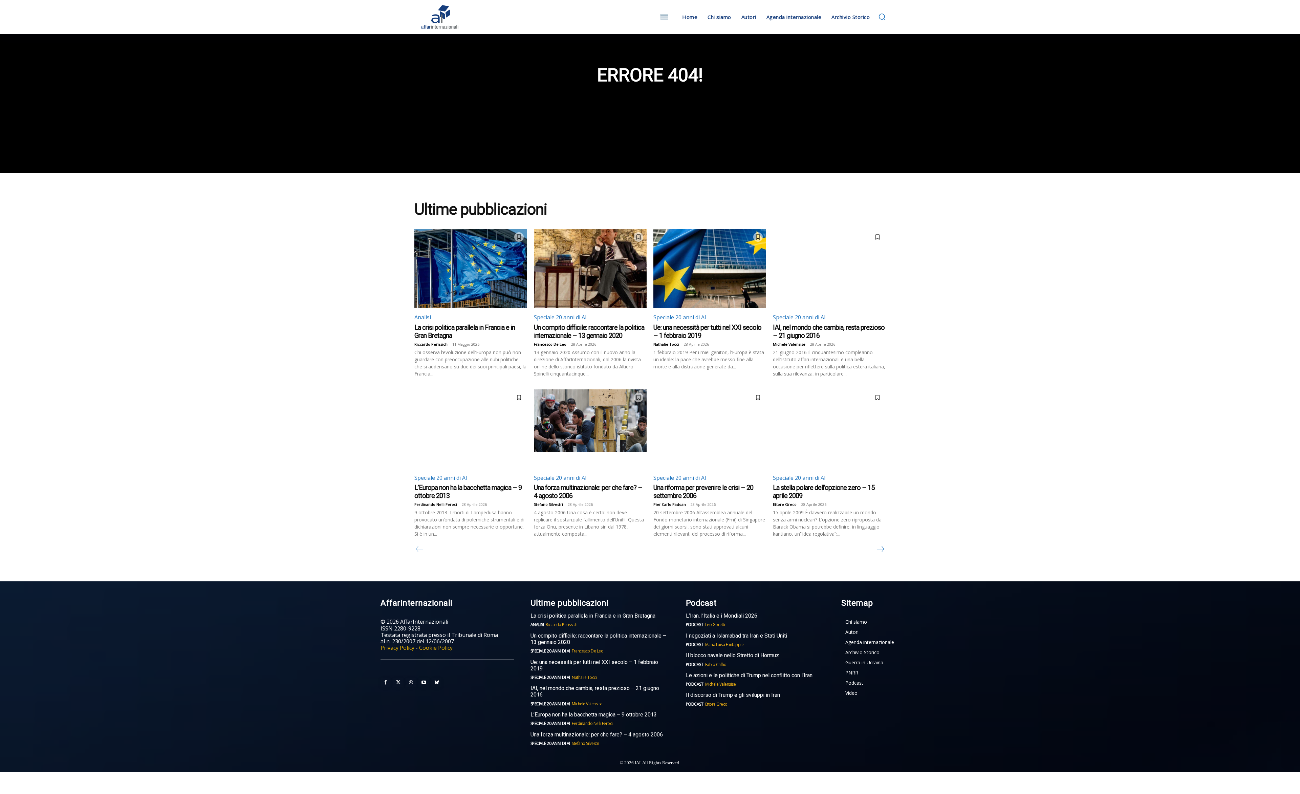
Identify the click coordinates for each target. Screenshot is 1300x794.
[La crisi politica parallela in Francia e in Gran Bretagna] (470, 268)
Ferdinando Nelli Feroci (435, 504)
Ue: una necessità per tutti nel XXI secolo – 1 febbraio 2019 (594, 665)
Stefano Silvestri (548, 504)
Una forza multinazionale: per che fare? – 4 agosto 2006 (596, 734)
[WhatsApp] (411, 682)
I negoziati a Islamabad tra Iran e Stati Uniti (736, 635)
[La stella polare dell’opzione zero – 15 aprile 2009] (829, 428)
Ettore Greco (785, 504)
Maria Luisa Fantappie (724, 644)
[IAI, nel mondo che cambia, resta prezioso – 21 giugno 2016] (829, 268)
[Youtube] (424, 682)
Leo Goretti (715, 624)
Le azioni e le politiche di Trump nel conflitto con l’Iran (749, 675)
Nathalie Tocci (666, 344)
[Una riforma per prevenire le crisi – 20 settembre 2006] (709, 428)
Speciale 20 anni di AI (560, 317)
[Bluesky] (436, 682)
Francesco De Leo (550, 344)
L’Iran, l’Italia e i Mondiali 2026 (721, 616)
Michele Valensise (789, 344)
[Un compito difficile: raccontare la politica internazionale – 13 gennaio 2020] (590, 268)
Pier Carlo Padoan (669, 504)
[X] (398, 682)
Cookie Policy (436, 647)
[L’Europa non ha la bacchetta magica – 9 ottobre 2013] (470, 428)
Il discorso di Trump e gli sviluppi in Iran (733, 695)
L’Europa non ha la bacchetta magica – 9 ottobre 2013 (594, 714)
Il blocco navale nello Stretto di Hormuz (732, 655)
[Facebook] (385, 682)
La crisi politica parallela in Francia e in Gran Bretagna (592, 616)
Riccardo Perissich (431, 344)
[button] (882, 16)
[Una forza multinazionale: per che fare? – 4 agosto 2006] (590, 428)
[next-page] (880, 549)
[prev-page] (419, 549)
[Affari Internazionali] (473, 17)
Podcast (694, 624)
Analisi (422, 317)
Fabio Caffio (716, 664)
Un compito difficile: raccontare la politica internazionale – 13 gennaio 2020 (589, 331)
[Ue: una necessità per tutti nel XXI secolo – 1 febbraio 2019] (709, 268)
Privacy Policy (397, 647)
